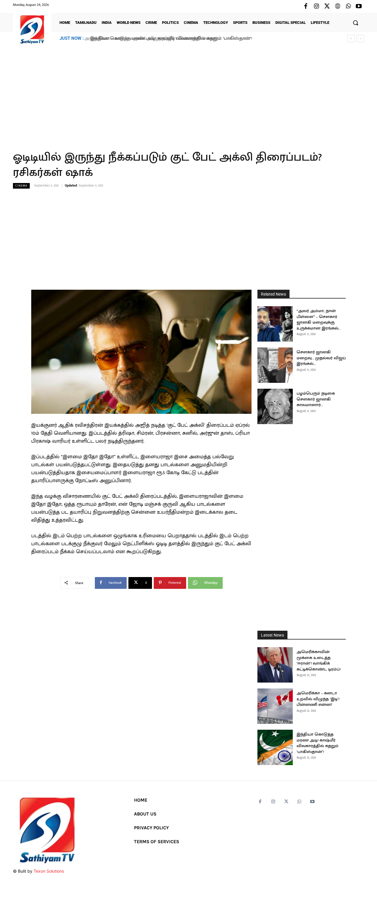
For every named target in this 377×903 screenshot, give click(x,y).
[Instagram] (316, 6)
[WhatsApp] (348, 6)
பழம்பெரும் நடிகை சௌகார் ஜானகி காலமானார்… (316, 399)
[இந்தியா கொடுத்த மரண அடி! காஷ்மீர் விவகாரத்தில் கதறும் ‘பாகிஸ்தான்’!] (275, 747)
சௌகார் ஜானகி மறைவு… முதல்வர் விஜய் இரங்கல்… (321, 357)
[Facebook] (305, 6)
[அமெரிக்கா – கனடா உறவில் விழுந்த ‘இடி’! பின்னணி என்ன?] (275, 706)
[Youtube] (358, 6)
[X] (327, 6)
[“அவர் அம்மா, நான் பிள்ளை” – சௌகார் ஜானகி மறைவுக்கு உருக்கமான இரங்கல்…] (275, 324)
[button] (355, 22)
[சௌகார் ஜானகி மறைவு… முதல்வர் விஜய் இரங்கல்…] (275, 365)
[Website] (337, 6)
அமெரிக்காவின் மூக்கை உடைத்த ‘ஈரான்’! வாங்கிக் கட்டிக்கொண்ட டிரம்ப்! (318, 660)
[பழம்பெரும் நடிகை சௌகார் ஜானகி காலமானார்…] (275, 406)
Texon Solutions (49, 871)
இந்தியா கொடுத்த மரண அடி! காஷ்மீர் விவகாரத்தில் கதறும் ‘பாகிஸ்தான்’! (169, 38)
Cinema (21, 185)
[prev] (351, 38)
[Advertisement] (188, 94)
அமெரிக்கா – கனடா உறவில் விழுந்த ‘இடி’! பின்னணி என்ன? (318, 698)
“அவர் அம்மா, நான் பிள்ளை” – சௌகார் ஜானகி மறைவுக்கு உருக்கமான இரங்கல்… (319, 319)
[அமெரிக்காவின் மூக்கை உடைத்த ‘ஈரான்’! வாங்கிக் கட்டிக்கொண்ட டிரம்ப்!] (275, 665)
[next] (360, 38)
